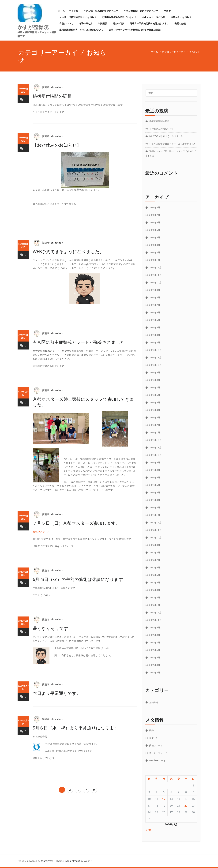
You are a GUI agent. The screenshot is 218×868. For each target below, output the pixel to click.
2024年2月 (154, 424)
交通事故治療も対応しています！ (119, 17)
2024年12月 (155, 349)
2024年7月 (154, 387)
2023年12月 (155, 439)
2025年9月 (154, 289)
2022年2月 (154, 597)
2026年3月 (154, 244)
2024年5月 (154, 402)
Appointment (72, 860)
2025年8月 (154, 297)
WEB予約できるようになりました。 (68, 251)
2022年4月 (154, 582)
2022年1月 (154, 604)
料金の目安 (118, 23)
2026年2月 (154, 252)
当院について (66, 23)
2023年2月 (154, 507)
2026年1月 (154, 259)
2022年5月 (154, 574)
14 (85, 790)
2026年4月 (154, 237)
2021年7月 (154, 642)
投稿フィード (156, 745)
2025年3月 (154, 334)
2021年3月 (154, 664)
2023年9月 (154, 462)
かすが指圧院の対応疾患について (101, 10)
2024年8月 (154, 379)
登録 (151, 730)
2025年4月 (154, 327)
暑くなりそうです (50, 628)
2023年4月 (154, 492)
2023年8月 (154, 469)
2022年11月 (155, 529)
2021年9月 (154, 627)
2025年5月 (154, 319)
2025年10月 (155, 282)
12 (163, 799)
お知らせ (153, 702)
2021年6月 (154, 649)
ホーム (61, 10)
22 (186, 805)
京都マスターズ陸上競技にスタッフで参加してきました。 (83, 402)
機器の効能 (180, 23)
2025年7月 (154, 304)
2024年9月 (154, 372)
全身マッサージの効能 (153, 17)
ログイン (153, 737)
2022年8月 (154, 552)
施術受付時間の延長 (52, 96)
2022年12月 (155, 522)
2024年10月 (155, 364)
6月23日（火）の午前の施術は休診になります (78, 579)
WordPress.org (157, 760)
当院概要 (102, 23)
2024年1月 (154, 432)
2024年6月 (154, 394)
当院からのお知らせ (181, 17)
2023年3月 (154, 499)
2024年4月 (154, 409)
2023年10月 (155, 454)
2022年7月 (154, 559)
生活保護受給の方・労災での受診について (81, 29)
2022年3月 (154, 589)
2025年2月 (154, 342)
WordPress (47, 860)
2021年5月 (154, 657)
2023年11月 (155, 447)
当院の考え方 (86, 23)
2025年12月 (155, 267)
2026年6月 (154, 222)
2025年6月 (154, 312)
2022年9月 (154, 544)
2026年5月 (154, 229)
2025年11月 (155, 274)
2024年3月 (154, 417)
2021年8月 (154, 634)
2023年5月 (154, 484)
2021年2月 (154, 672)
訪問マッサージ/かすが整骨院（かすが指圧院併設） (136, 29)
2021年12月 (155, 612)
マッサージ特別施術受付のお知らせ (77, 17)
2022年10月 (155, 537)
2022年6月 (154, 567)
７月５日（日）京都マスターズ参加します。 (76, 523)
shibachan (57, 87)
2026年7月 (154, 214)
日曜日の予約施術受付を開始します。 (149, 23)
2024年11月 (155, 357)
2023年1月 (154, 514)
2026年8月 (154, 207)
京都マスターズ (41, 531)
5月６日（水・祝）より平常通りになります (75, 728)
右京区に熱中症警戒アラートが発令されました (79, 342)
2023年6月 (154, 477)
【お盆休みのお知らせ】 (57, 145)
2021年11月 (155, 619)
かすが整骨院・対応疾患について (141, 10)
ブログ (167, 10)
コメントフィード (158, 752)
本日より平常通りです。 (57, 693)
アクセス (73, 10)
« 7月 (148, 830)
